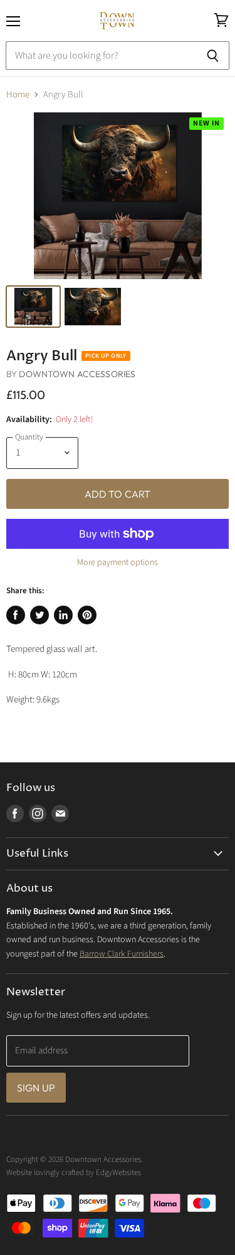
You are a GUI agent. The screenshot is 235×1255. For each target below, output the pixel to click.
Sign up (36, 1087)
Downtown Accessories (77, 374)
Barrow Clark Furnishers (122, 954)
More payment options (117, 563)
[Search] (212, 55)
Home (17, 94)
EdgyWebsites (118, 1172)
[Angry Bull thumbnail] (33, 307)
